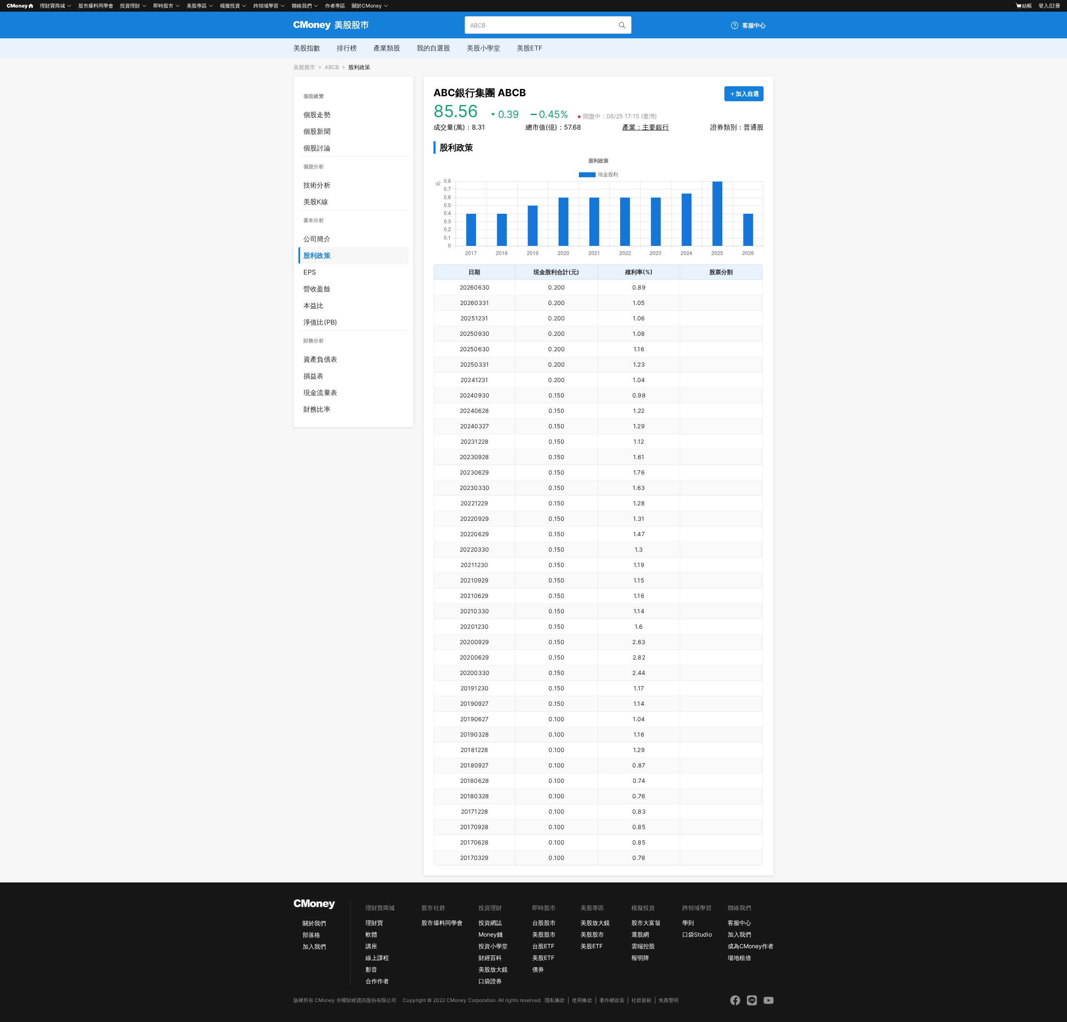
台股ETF (543, 946)
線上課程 (377, 957)
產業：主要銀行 (645, 127)
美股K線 (315, 201)
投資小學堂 (493, 946)
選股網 (640, 934)
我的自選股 (433, 48)
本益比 (313, 305)
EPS (309, 272)
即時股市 (163, 5)
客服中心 (739, 922)
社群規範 (641, 1000)
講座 (371, 946)
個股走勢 (317, 114)
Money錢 (490, 934)
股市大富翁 (646, 922)
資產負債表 (320, 359)
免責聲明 (669, 1000)
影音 (371, 969)
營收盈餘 (317, 289)
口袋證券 (490, 981)
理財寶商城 (52, 5)
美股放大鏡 (493, 969)
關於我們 (314, 923)
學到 (688, 922)
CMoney (17, 5)
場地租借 (739, 957)
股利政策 (359, 67)
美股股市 (304, 67)
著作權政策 (611, 1000)
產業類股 (386, 48)
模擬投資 (230, 5)
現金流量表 (320, 392)
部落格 (311, 934)
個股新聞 (317, 131)
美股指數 (306, 48)
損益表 (313, 376)
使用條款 (582, 1000)
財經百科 (490, 957)
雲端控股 (643, 946)
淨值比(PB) (320, 322)
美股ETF (529, 48)
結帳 (1027, 5)
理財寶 (374, 922)
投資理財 (130, 5)
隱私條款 (555, 1000)
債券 (538, 969)
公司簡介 (317, 239)
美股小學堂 (483, 48)
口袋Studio (696, 934)
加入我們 (314, 946)
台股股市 (544, 922)
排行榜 (347, 48)
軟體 (371, 934)
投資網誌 (490, 922)
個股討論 (317, 148)
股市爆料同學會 (95, 5)
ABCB (332, 67)
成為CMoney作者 (751, 946)
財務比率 (317, 409)
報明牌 (640, 957)
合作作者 (377, 981)
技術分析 (317, 185)
